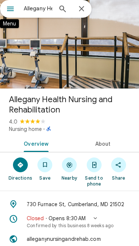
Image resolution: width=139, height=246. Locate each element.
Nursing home (25, 129)
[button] (69, 222)
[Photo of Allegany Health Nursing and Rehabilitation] (69, 44)
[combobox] (38, 8)
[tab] (34, 143)
